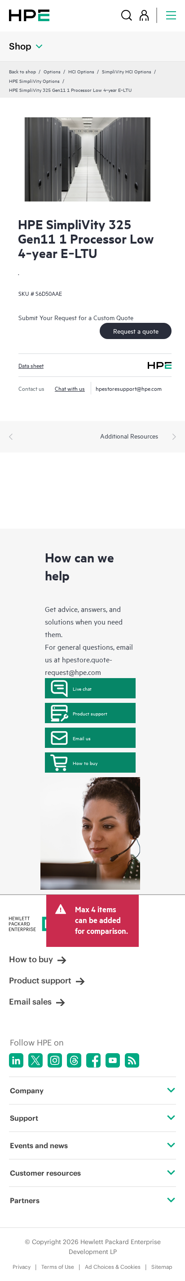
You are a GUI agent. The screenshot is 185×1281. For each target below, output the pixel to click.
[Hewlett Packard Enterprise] (29, 15)
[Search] (126, 15)
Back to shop (22, 71)
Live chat (82, 688)
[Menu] (171, 15)
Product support (90, 713)
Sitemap (161, 1266)
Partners (25, 1200)
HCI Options (81, 71)
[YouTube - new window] (113, 1060)
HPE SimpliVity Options (34, 80)
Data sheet (31, 365)
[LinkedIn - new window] (16, 1060)
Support (24, 1118)
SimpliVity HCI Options (126, 71)
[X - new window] (35, 1060)
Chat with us (70, 388)
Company (27, 1090)
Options (52, 71)
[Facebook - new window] (93, 1060)
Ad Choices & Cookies (113, 1266)
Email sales (30, 1001)
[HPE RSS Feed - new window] (132, 1060)
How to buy (85, 762)
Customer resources (45, 1172)
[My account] (144, 15)
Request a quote (136, 330)
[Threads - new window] (74, 1060)
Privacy (22, 1266)
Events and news (39, 1145)
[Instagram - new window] (55, 1060)
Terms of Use (57, 1266)
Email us (82, 738)
